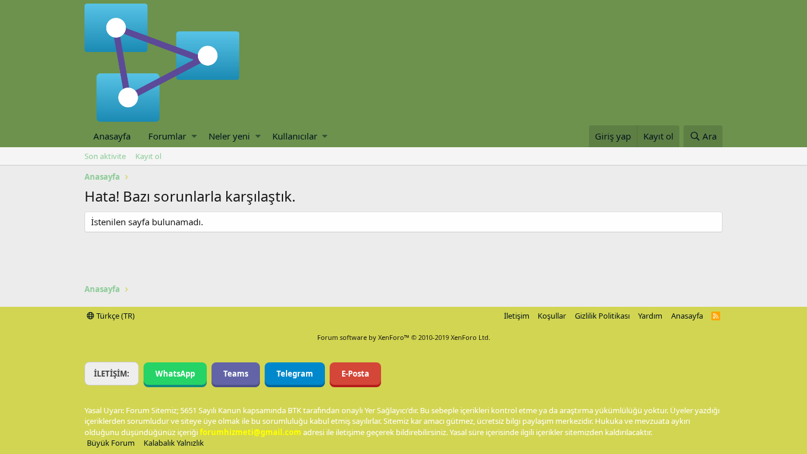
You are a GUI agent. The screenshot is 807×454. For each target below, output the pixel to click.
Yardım (650, 315)
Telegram (294, 373)
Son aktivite (105, 156)
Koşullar (552, 315)
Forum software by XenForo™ (403, 337)
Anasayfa (112, 136)
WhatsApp (175, 373)
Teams (235, 373)
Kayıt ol (148, 156)
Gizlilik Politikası (602, 315)
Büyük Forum (111, 442)
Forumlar (167, 136)
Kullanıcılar (294, 136)
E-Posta (355, 373)
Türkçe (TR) (115, 315)
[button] (194, 136)
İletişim (516, 315)
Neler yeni (229, 136)
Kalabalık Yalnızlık (174, 442)
